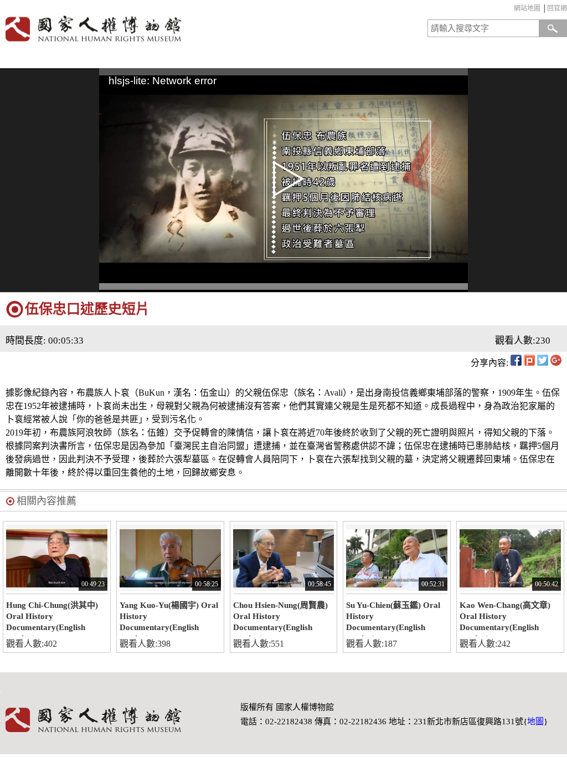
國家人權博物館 (139, 28)
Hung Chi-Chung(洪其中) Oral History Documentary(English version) (52, 618)
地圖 (535, 721)
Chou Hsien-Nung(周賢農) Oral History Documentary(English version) (280, 618)
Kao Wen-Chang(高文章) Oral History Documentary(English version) (505, 618)
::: (511, 9)
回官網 (557, 8)
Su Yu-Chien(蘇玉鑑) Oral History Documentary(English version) (393, 618)
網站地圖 (527, 8)
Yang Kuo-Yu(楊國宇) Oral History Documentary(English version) (169, 618)
